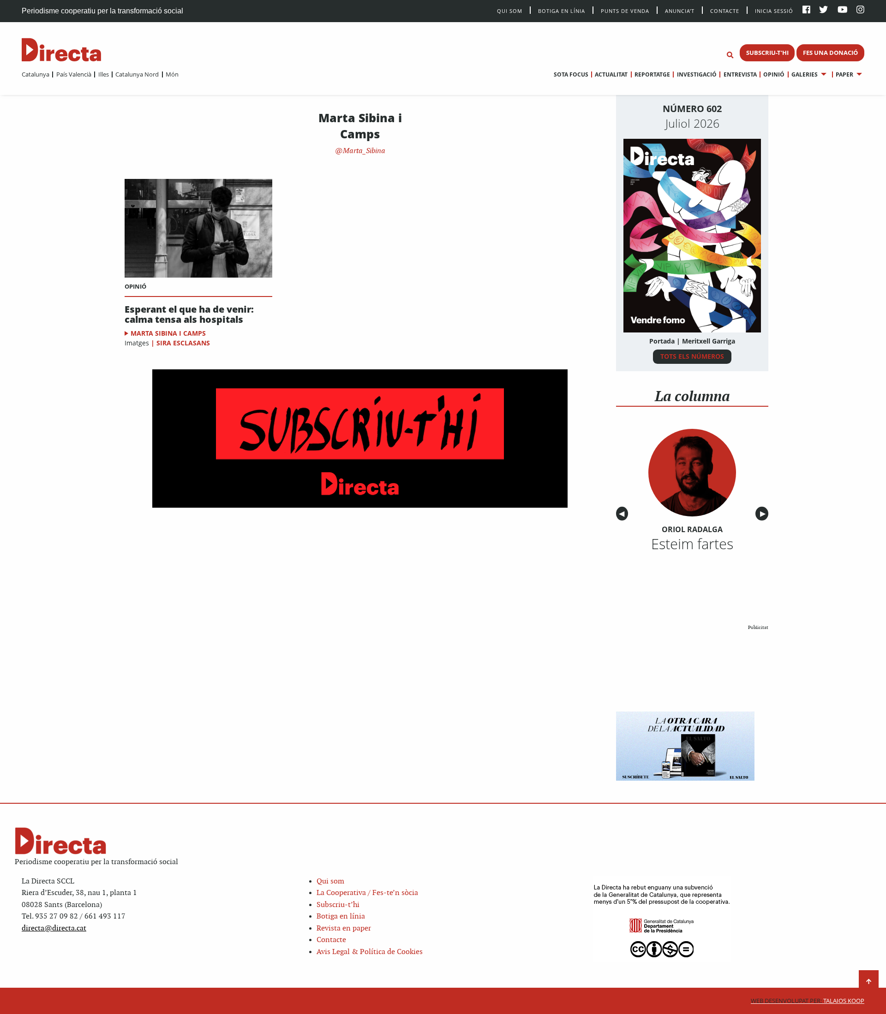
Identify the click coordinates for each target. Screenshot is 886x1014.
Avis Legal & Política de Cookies (370, 952)
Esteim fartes (692, 543)
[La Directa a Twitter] (823, 10)
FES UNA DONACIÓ (830, 52)
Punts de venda (625, 10)
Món (172, 74)
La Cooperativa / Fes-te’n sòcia (367, 893)
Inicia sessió (774, 10)
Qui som (330, 881)
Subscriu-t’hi (338, 905)
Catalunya (35, 74)
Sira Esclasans (183, 342)
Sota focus (571, 74)
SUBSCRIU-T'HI (767, 52)
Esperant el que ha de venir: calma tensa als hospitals (189, 314)
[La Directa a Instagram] (860, 10)
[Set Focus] (730, 55)
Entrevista (740, 74)
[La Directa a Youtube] (843, 10)
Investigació (696, 74)
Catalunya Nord (137, 74)
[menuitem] (35, 74)
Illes (103, 74)
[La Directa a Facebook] (806, 10)
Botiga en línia (561, 10)
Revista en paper (344, 928)
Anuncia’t (679, 10)
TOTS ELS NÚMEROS (692, 356)
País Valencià (73, 74)
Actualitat (611, 74)
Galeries (804, 74)
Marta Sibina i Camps (168, 333)
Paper (844, 74)
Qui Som (509, 10)
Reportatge (652, 74)
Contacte (724, 10)
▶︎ (764, 514)
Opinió (773, 74)
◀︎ (623, 514)
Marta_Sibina (363, 151)
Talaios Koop (807, 1001)
